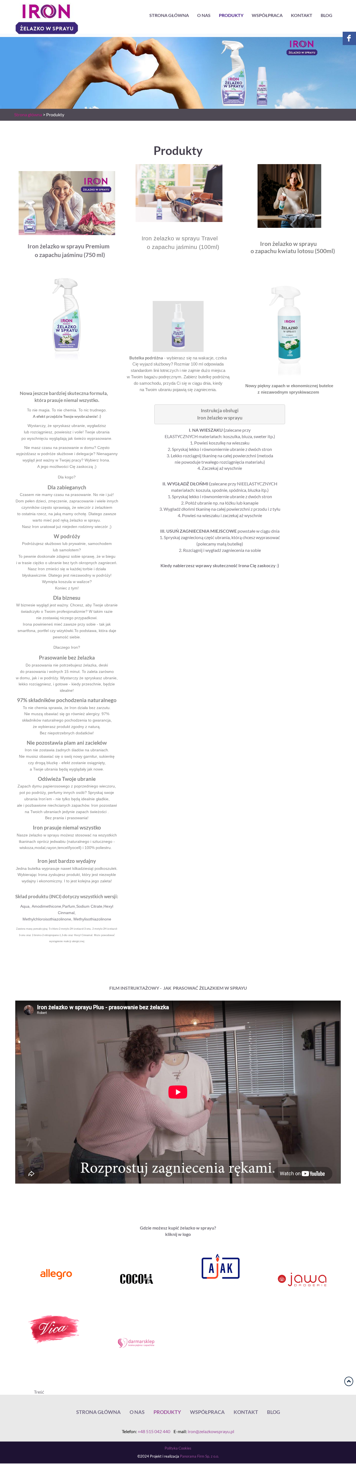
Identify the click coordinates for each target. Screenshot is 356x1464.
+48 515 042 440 (154, 1431)
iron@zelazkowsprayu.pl (211, 1431)
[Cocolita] (136, 1278)
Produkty (231, 15)
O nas (204, 15)
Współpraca (267, 15)
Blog (326, 15)
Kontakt (301, 15)
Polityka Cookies (178, 1448)
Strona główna (169, 15)
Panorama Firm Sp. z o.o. (199, 1456)
